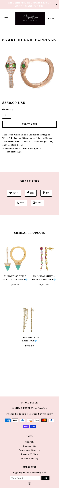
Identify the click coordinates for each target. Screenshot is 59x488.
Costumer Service (29, 450)
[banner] (30, 18)
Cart (51, 18)
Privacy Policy (29, 458)
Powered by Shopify (41, 414)
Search (29, 442)
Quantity (6, 109)
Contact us (29, 446)
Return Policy (29, 454)
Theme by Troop (16, 414)
